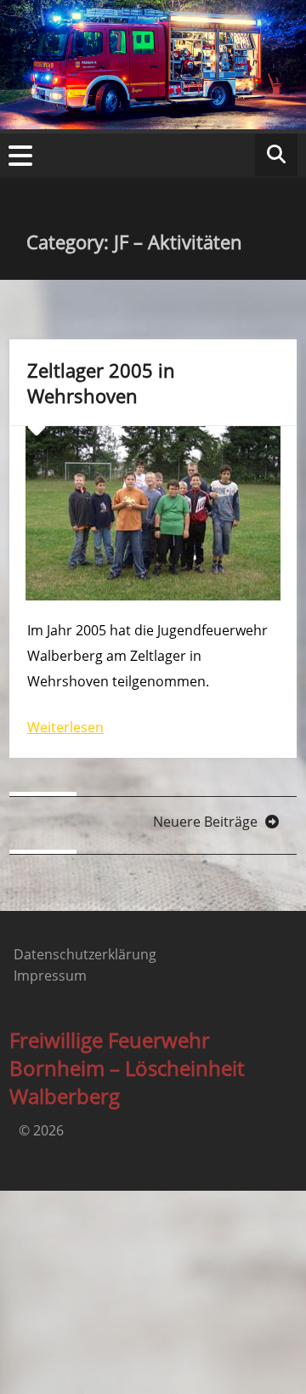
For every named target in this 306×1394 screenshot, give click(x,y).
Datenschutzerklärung (85, 954)
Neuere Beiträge (207, 821)
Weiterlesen (65, 727)
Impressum (50, 975)
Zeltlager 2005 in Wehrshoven (101, 382)
